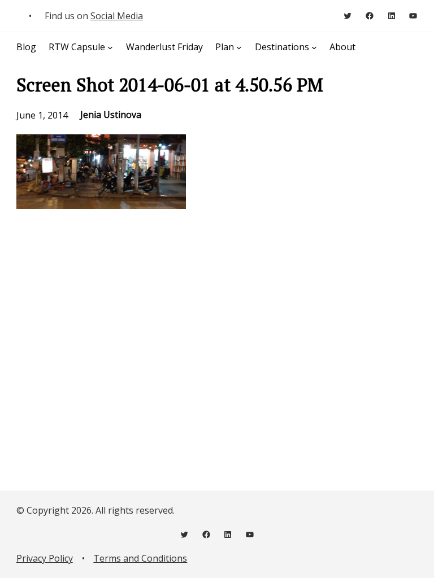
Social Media (116, 16)
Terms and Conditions (140, 558)
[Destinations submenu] (314, 47)
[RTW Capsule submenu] (110, 47)
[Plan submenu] (239, 47)
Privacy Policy (44, 558)
